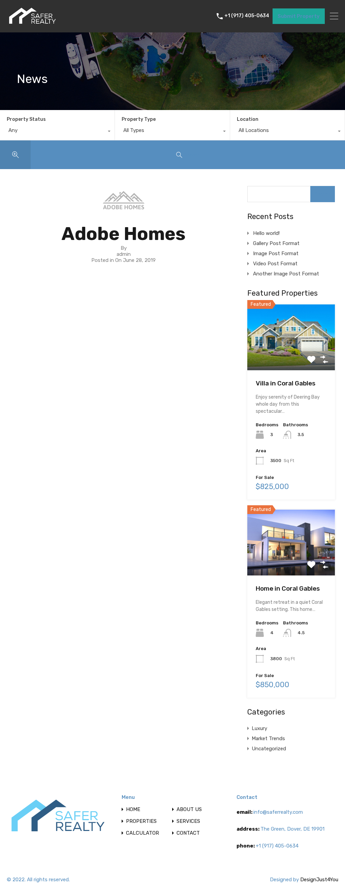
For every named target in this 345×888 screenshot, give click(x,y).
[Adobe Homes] (124, 207)
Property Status (26, 119)
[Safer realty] (32, 24)
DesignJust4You (319, 880)
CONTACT (188, 833)
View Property (291, 357)
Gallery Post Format (276, 243)
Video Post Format (275, 264)
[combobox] (57, 132)
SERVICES (188, 821)
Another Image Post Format (286, 274)
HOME (133, 809)
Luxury (259, 728)
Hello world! (266, 233)
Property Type (139, 119)
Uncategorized (269, 749)
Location (247, 119)
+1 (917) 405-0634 (246, 16)
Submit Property (299, 16)
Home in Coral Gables (288, 588)
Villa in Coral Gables (285, 383)
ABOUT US (189, 809)
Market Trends (268, 738)
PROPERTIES (141, 821)
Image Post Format (276, 253)
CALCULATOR (142, 833)
